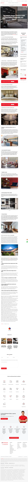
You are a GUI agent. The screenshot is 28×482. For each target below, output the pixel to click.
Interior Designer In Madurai (3, 474)
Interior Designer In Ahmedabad (4, 469)
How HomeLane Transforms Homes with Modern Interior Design (15, 346)
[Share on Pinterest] (26, 7)
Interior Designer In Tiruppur (20, 478)
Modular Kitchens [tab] (7, 467)
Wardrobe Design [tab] (11, 467)
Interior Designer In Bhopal (8, 470)
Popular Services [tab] (2, 463)
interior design (14, 34)
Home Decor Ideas (24, 444)
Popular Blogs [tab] (6, 463)
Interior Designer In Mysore (21, 474)
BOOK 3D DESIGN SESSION (23, 78)
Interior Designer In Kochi (3, 473)
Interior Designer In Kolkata (8, 473)
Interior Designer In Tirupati (14, 478)
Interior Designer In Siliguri (14, 477)
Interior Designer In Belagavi (16, 469)
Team (10, 443)
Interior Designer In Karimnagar (21, 472)
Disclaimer (11, 453)
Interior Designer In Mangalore (9, 474)
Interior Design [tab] (2, 467)
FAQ (17, 448)
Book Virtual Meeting (12, 449)
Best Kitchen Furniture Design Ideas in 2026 (23, 43)
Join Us (10, 444)
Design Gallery (13, 2)
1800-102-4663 (25, 456)
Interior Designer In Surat (20, 477)
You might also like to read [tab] (11, 463)
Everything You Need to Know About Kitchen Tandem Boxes (23, 50)
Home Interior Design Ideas (14, 13)
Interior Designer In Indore (3, 472)
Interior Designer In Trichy (3, 479)
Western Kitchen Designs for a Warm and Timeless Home (3, 346)
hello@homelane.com (21, 456)
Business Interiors (11, 452)
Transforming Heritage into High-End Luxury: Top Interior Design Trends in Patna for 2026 (9, 347)
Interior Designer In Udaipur (15, 479)
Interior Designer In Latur (14, 473)
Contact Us (18, 445)
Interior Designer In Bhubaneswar (15, 470)
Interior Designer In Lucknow (19, 473)
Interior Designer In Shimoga (8, 477)
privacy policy (23, 80)
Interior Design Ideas (24, 445)
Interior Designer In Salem (3, 477)
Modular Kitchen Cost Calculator (13, 450)
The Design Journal (2, 29)
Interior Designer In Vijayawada (21, 479)
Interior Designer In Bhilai (3, 470)
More (19, 2)
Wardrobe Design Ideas (23, 54)
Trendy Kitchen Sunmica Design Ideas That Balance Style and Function (23, 40)
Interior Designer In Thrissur (8, 478)
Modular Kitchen (16, 2)
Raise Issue (18, 443)
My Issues (18, 444)
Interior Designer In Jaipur (8, 472)
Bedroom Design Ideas (23, 56)
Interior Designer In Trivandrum (9, 479)
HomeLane (9, 258)
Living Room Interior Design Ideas (23, 59)
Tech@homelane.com (12, 448)
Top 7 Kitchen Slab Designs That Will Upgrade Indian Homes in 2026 (23, 45)
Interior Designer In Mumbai (15, 474)
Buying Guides (24, 443)
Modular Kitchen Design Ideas (23, 37)
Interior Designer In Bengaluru (22, 469)
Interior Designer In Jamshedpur (15, 472)
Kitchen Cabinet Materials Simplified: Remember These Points (23, 48)
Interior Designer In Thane (3, 478)
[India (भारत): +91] (21, 73)
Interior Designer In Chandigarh (21, 470)
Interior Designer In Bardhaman (10, 469)
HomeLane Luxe (9, 2)
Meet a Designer (4, 418)
